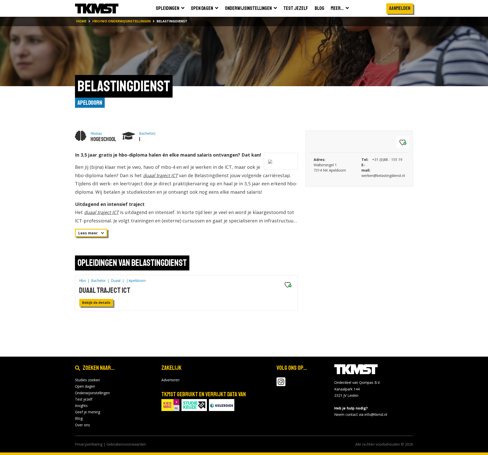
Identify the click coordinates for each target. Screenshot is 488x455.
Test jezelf (83, 399)
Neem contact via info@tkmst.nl (360, 414)
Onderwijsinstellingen (92, 392)
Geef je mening (87, 411)
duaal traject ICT (160, 175)
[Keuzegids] (221, 404)
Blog (79, 418)
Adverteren (170, 379)
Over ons (82, 424)
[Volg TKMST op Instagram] (281, 384)
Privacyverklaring (88, 444)
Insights (81, 405)
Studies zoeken (87, 379)
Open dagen (85, 386)
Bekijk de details (96, 302)
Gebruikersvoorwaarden (126, 444)
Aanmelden (399, 8)
